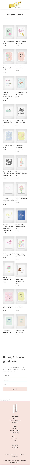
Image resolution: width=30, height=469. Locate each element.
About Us (15, 418)
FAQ (15, 440)
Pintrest (16, 449)
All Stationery (15, 432)
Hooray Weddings (15, 430)
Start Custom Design (15, 420)
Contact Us (15, 422)
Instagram (15, 447)
